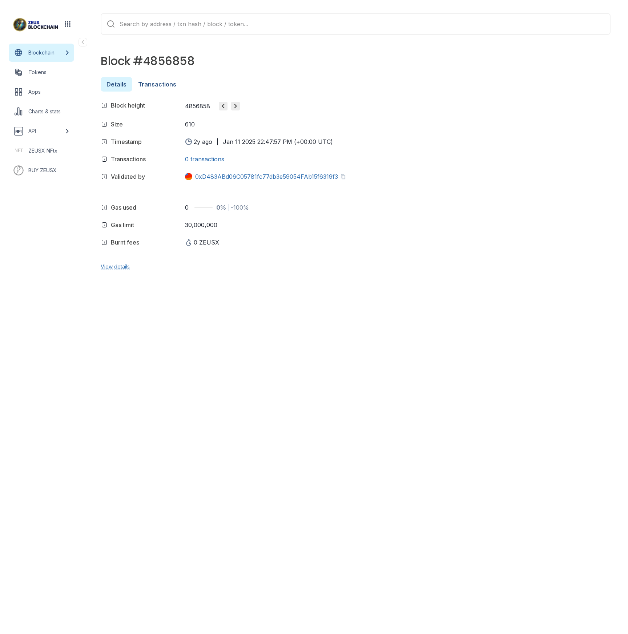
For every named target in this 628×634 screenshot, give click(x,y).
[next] (235, 106)
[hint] (104, 105)
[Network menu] (67, 24)
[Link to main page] (35, 25)
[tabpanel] (356, 185)
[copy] (344, 176)
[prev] (223, 106)
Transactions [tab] (157, 84)
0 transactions (204, 159)
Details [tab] (116, 84)
